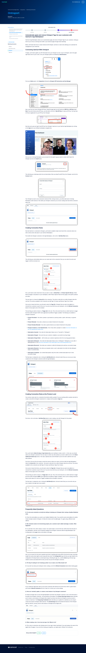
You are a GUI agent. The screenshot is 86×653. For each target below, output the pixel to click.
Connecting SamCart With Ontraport (15, 32)
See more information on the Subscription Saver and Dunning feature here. (55, 342)
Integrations (22, 9)
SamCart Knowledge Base (13, 9)
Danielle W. (10, 16)
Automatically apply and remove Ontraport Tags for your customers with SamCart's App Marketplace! (16, 30)
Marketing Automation (31, 9)
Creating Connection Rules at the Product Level (15, 37)
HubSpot (10, 46)
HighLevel (10, 52)
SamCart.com (20, 647)
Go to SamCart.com (76, 1)
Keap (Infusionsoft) (12, 48)
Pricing (26, 647)
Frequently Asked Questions (13, 38)
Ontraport (10, 50)
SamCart (4, 2)
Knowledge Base (32, 647)
